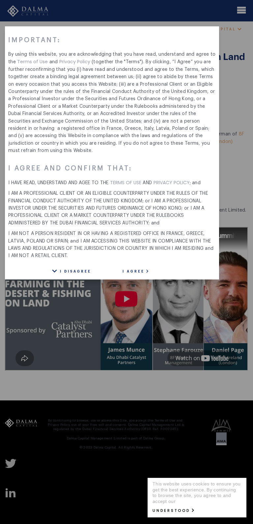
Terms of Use (32, 61)
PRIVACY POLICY (172, 182)
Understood (171, 510)
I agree (134, 271)
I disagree (75, 271)
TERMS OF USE (125, 182)
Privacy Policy (74, 61)
